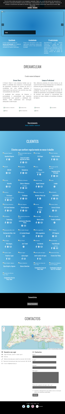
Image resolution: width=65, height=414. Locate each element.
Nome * (34, 354)
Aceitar (29, 7)
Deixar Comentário (32, 304)
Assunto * (34, 365)
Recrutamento (32, 122)
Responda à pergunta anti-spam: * (42, 385)
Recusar (35, 7)
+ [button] (3, 328)
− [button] (3, 330)
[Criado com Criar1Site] (28, 406)
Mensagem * (35, 370)
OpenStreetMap (55, 348)
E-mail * (34, 360)
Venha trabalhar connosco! (32, 125)
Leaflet (49, 348)
